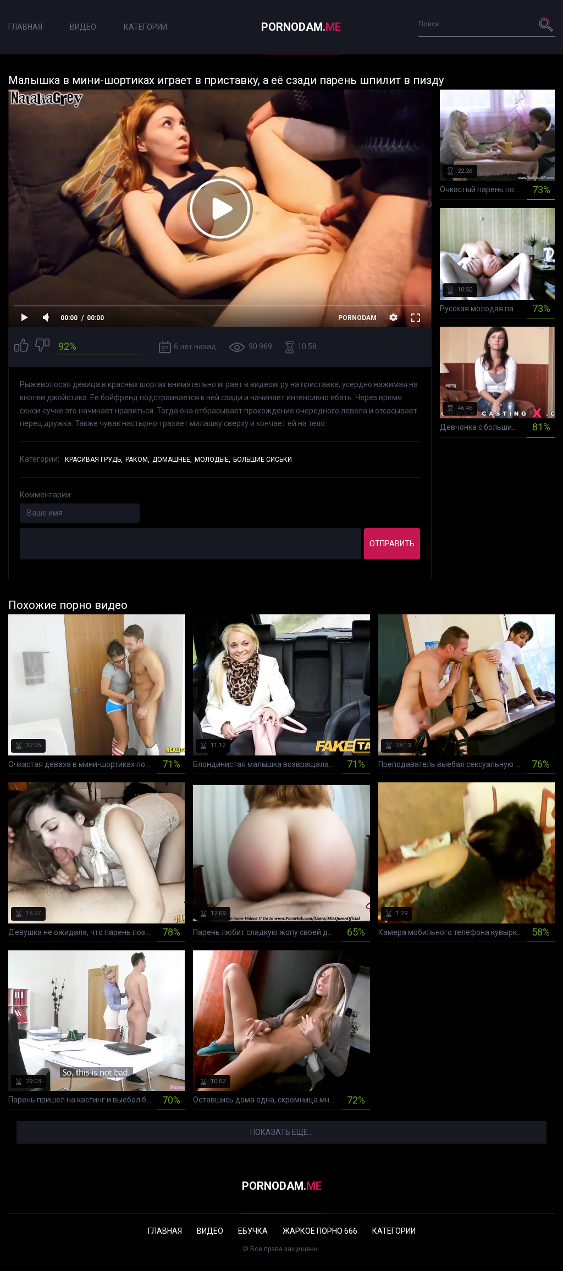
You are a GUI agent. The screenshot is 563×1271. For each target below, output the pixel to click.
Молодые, (212, 459)
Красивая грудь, (94, 459)
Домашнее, (172, 459)
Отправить (392, 543)
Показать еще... (281, 1132)
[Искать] (546, 24)
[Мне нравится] (21, 346)
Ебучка (253, 1231)
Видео (83, 27)
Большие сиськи (262, 459)
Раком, (137, 459)
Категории (145, 27)
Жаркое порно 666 (320, 1231)
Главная (25, 27)
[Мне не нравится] (42, 346)
